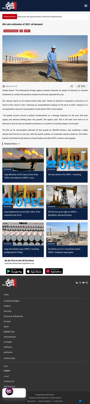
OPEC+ (27, 31)
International (10, 337)
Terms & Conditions (45, 401)
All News (8, 347)
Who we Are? (31, 401)
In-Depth (8, 342)
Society (7, 321)
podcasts (8, 352)
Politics (7, 306)
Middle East (9, 331)
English (7, 371)
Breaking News (10, 17)
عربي (6, 366)
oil (21, 31)
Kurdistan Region (12, 301)
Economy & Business (10, 31)
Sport (6, 326)
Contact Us (9, 381)
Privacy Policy (58, 401)
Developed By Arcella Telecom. (45, 395)
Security (7, 311)
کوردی (6, 376)
